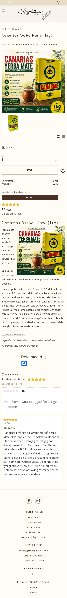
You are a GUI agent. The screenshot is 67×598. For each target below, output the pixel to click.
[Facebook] (29, 500)
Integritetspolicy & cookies (33, 537)
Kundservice (33, 527)
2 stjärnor (7, 391)
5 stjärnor (16, 391)
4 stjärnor (13, 391)
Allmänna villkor (33, 532)
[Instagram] (38, 500)
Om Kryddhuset (33, 522)
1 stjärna (4, 391)
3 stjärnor (10, 391)
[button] (4, 10)
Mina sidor (33, 517)
